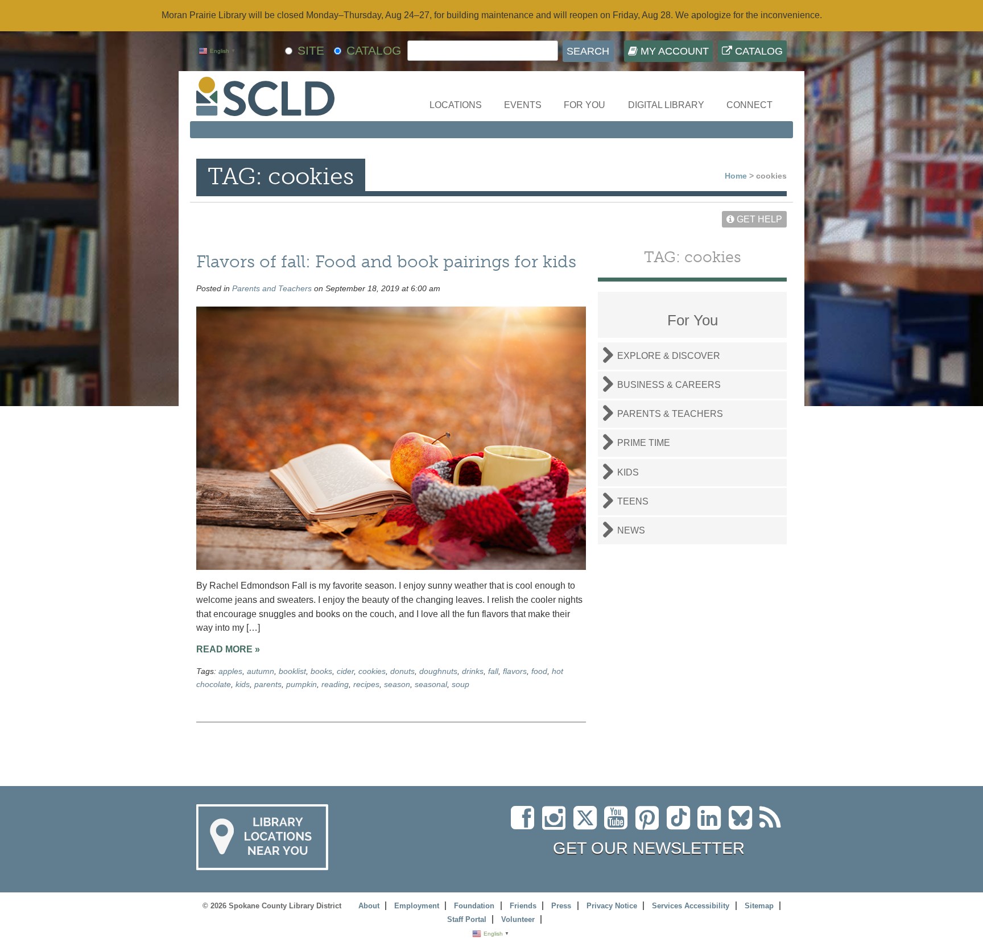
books (321, 671)
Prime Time (643, 443)
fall (493, 671)
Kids (628, 472)
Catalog (757, 51)
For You (584, 105)
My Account (673, 51)
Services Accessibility (690, 905)
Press (561, 905)
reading (335, 684)
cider (345, 671)
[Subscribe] (773, 824)
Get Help (758, 219)
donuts (402, 671)
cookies (372, 671)
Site (311, 50)
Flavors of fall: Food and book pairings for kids (386, 261)
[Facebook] (525, 824)
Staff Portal (466, 919)
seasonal (431, 684)
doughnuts (438, 671)
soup (460, 684)
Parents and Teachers (272, 288)
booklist (292, 671)
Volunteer (518, 919)
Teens (633, 501)
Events (523, 105)
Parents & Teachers (670, 414)
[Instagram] (556, 824)
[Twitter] (588, 824)
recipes (366, 684)
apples (230, 671)
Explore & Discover (668, 356)
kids (243, 684)
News (631, 530)
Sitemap (759, 905)
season (397, 684)
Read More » (228, 649)
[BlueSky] (744, 824)
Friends (523, 905)
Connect (749, 105)
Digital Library (666, 105)
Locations (455, 105)
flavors (515, 671)
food (539, 671)
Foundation (474, 905)
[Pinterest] (649, 824)
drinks (473, 671)
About (368, 905)
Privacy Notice (612, 905)
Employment (416, 905)
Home (736, 175)
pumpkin (301, 684)
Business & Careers (669, 385)
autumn (260, 671)
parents (268, 684)
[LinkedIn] (711, 824)
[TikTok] (682, 824)
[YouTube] (618, 824)
